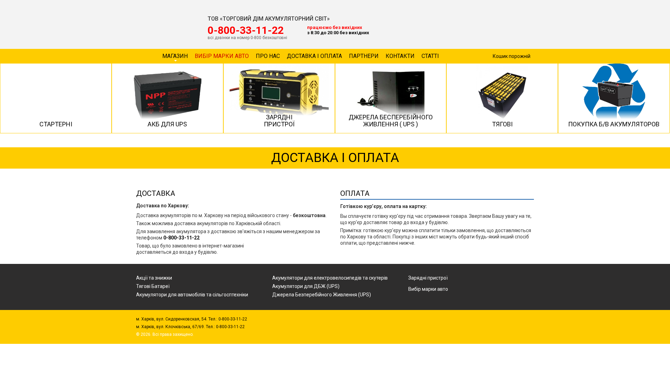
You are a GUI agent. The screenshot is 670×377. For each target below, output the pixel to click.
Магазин (175, 56)
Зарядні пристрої (428, 278)
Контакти (400, 56)
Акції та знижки (154, 278)
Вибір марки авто (222, 56)
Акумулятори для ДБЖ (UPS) (306, 286)
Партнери (364, 56)
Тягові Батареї (153, 286)
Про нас (268, 56)
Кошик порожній (511, 56)
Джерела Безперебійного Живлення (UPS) (321, 294)
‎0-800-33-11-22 (246, 30)
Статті (430, 56)
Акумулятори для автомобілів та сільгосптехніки (192, 294)
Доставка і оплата (314, 56)
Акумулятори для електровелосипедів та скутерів (330, 278)
